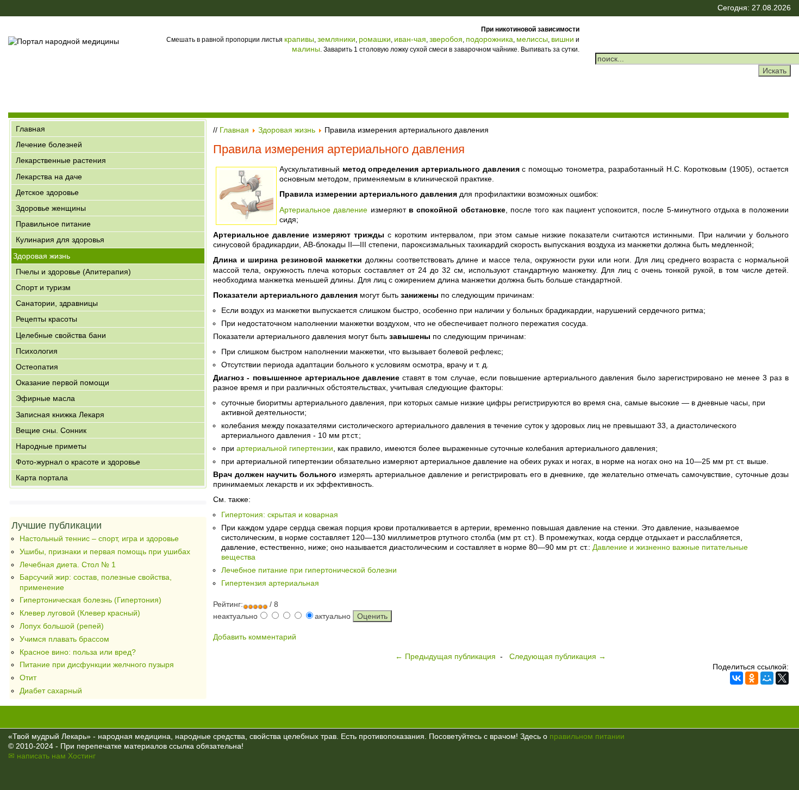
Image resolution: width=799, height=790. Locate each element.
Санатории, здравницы (57, 303)
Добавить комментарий (254, 636)
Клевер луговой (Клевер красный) (80, 613)
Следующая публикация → (557, 656)
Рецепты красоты (46, 319)
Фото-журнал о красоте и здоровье (78, 461)
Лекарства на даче (49, 176)
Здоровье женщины (51, 208)
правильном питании (587, 736)
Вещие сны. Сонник (51, 430)
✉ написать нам (37, 755)
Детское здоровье (47, 192)
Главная (30, 128)
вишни (562, 39)
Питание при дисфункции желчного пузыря (97, 664)
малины (306, 49)
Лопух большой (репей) (62, 626)
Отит (28, 677)
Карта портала (42, 477)
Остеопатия (37, 366)
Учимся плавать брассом (64, 639)
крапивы (299, 39)
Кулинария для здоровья (60, 239)
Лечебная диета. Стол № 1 (68, 564)
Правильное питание (53, 224)
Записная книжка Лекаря (60, 414)
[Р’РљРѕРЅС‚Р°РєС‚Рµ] (736, 678)
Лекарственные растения (61, 160)
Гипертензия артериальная (270, 583)
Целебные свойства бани (61, 335)
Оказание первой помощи (62, 382)
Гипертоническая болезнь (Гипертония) (90, 599)
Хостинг (82, 755)
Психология (37, 351)
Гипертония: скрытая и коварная (279, 514)
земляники (336, 39)
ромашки (375, 39)
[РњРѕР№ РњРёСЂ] (766, 678)
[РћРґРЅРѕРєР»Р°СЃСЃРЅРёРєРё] (751, 678)
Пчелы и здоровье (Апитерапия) (73, 271)
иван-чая (410, 39)
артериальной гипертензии (284, 448)
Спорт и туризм (43, 287)
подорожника (489, 39)
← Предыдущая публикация (445, 656)
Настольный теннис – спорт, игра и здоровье (99, 538)
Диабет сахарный (51, 690)
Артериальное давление (323, 209)
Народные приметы (51, 446)
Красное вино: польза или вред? (78, 652)
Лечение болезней (49, 144)
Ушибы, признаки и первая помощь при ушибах (105, 551)
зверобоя (446, 39)
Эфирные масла (45, 398)
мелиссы (532, 39)
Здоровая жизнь (41, 256)
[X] (782, 678)
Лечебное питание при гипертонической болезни (309, 570)
